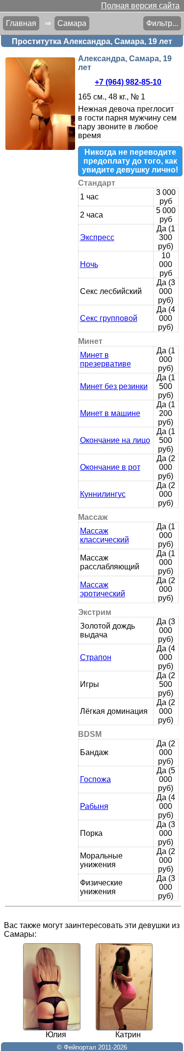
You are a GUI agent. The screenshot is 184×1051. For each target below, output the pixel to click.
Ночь (89, 264)
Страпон (95, 657)
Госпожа (95, 779)
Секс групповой (108, 318)
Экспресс (97, 237)
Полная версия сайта (140, 5)
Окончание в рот (110, 467)
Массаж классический (104, 535)
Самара (71, 23)
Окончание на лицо (115, 440)
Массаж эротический (102, 589)
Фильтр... (162, 23)
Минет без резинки (114, 386)
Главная (21, 23)
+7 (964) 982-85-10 (128, 82)
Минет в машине (110, 413)
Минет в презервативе (105, 359)
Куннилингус (103, 494)
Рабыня (94, 806)
